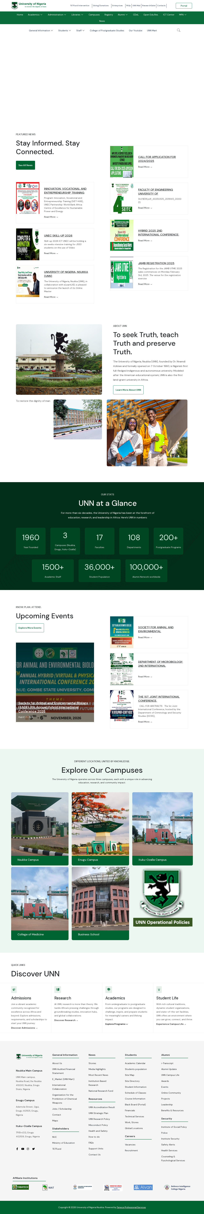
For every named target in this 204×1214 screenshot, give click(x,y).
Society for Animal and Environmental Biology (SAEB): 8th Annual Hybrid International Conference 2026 (53, 707)
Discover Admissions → (24, 1027)
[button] (25, 165)
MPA (181, 14)
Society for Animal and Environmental (156, 629)
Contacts (161, 5)
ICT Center (168, 14)
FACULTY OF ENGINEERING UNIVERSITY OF (155, 192)
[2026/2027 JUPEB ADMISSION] (102, 74)
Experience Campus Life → (171, 1024)
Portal (184, 5)
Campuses (94, 14)
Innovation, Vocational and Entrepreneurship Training (65, 191)
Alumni (121, 14)
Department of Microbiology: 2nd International (160, 664)
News (102, 21)
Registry (109, 14)
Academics (34, 14)
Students (63, 30)
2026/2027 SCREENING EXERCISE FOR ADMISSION (102, 105)
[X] (34, 1148)
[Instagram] (29, 1148)
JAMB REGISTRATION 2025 (156, 263)
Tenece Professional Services (131, 1207)
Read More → (51, 217)
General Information (39, 30)
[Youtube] (23, 1148)
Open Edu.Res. (150, 14)
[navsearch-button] (178, 30)
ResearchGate (148, 5)
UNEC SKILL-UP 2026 (58, 235)
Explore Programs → (116, 1024)
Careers (130, 1136)
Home (20, 14)
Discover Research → (66, 1020)
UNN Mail (136, 5)
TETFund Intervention (79, 5)
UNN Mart (152, 30)
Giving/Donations (101, 5)
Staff (79, 30)
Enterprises (117, 5)
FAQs (128, 5)
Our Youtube (135, 30)
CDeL (136, 14)
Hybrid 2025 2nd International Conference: (158, 233)
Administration (55, 14)
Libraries (76, 14)
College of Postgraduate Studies (107, 30)
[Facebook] (18, 1148)
